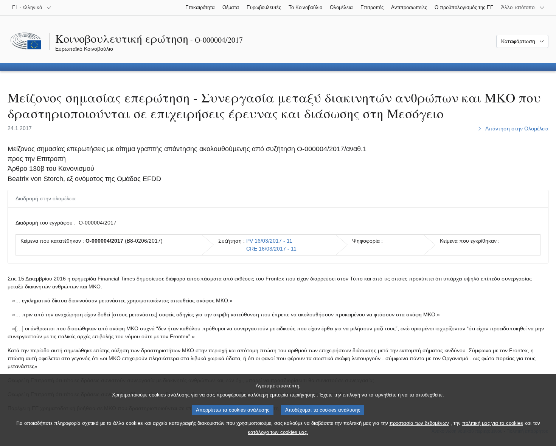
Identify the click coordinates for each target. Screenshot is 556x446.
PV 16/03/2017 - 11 (269, 241)
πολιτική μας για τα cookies (492, 423)
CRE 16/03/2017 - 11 (271, 249)
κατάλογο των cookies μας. (278, 432)
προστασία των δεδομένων (419, 423)
